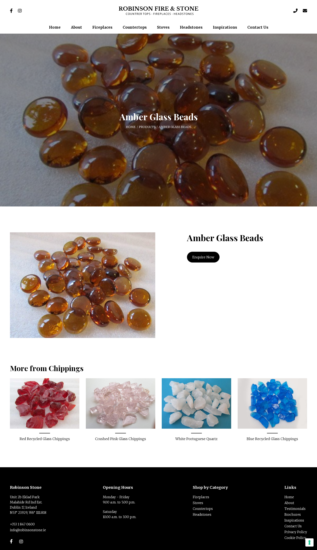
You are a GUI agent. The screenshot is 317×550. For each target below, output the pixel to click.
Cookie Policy (295, 538)
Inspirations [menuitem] (225, 27)
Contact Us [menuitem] (257, 27)
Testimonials (295, 509)
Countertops (203, 509)
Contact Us (293, 526)
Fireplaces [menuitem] (102, 27)
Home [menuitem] (55, 27)
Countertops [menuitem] (135, 27)
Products (147, 127)
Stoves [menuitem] (163, 27)
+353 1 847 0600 (22, 524)
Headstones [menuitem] (191, 27)
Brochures (292, 514)
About (289, 503)
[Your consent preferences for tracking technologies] (309, 542)
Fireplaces (201, 497)
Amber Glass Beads (175, 127)
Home (131, 127)
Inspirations (294, 520)
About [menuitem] (76, 27)
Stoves (198, 503)
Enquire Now (203, 257)
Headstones (202, 514)
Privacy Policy (295, 532)
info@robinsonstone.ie (28, 530)
